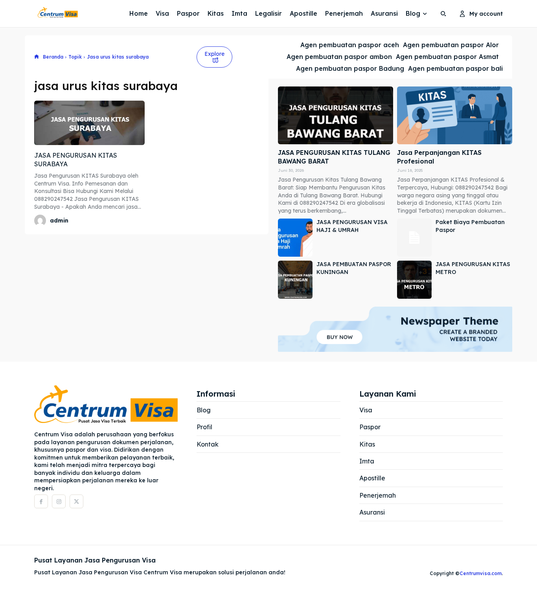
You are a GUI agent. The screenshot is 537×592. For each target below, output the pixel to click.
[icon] (36, 57)
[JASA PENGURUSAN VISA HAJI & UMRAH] (295, 238)
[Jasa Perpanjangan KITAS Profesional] (454, 115)
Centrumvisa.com (481, 573)
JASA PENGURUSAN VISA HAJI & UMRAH (352, 226)
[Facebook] (41, 501)
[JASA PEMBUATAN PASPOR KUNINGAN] (295, 280)
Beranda (53, 57)
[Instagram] (59, 501)
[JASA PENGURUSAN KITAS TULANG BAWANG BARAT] (335, 115)
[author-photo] (41, 220)
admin (59, 220)
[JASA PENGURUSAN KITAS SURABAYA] (89, 123)
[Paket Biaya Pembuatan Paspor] (414, 238)
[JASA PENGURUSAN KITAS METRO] (414, 280)
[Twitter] (76, 501)
